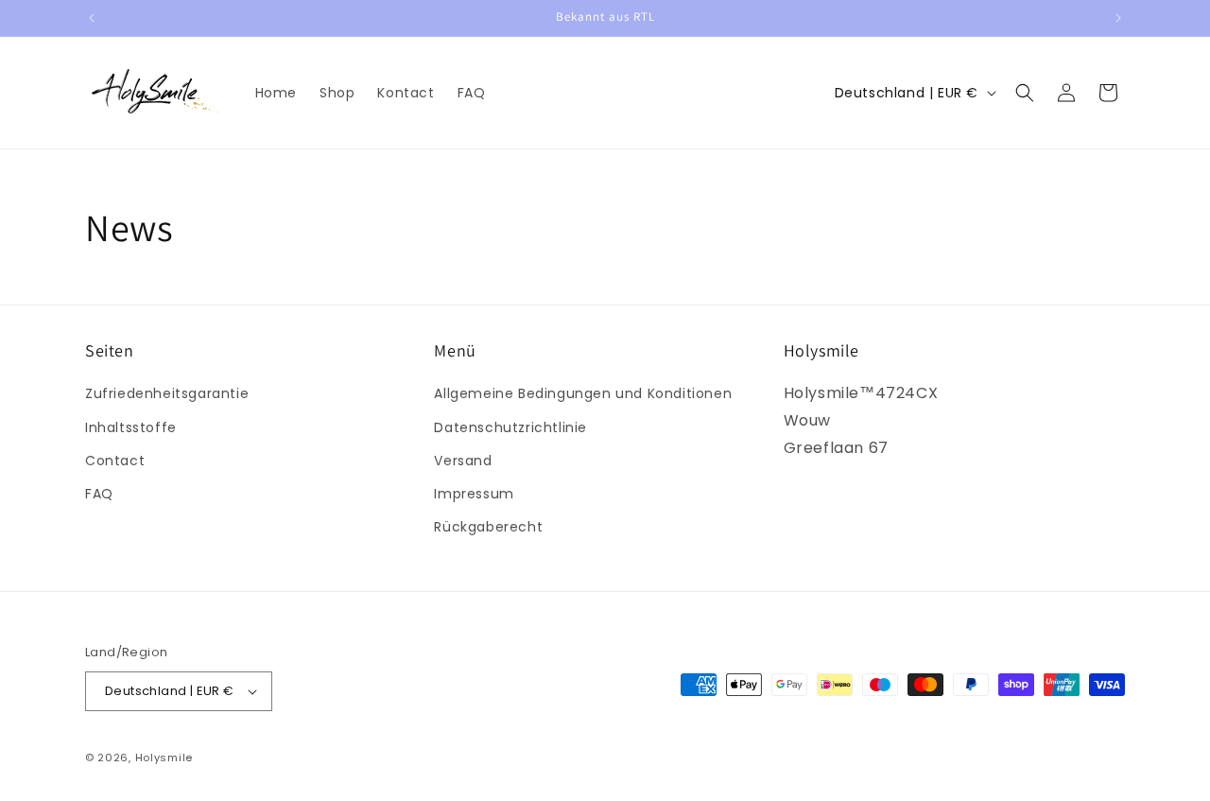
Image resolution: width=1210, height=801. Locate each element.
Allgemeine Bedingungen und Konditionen (583, 393)
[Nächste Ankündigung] (1118, 18)
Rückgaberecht (488, 526)
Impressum (473, 493)
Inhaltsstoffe (131, 427)
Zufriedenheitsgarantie (167, 393)
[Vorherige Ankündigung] (91, 18)
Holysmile (164, 757)
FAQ (99, 493)
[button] (1025, 92)
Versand (463, 460)
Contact (115, 460)
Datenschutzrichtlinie (510, 427)
